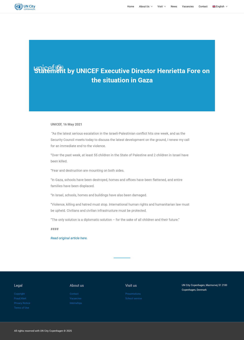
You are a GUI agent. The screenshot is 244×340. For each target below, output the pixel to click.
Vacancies (188, 6)
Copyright (19, 293)
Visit (160, 6)
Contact (203, 6)
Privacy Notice (22, 303)
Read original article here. (69, 238)
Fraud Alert (20, 298)
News (174, 6)
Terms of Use (21, 307)
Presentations (133, 293)
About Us (144, 6)
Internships (76, 303)
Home (130, 6)
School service (133, 298)
